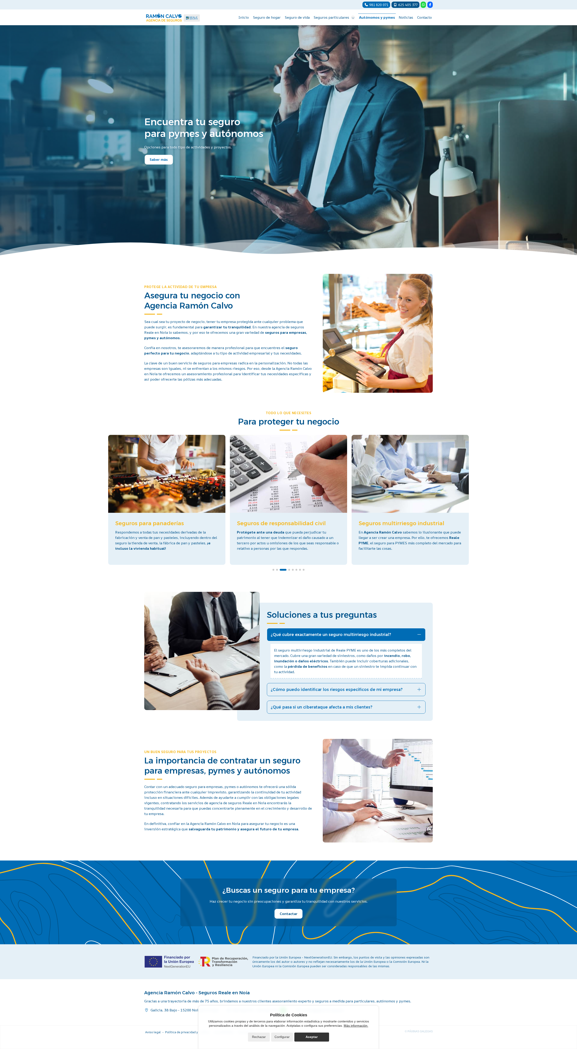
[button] (273, 570)
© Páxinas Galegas (419, 1031)
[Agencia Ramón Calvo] (173, 17)
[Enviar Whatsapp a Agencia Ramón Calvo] (423, 5)
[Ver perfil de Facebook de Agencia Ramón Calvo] (430, 5)
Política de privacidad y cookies (187, 1032)
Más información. (356, 1025)
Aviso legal (153, 1032)
